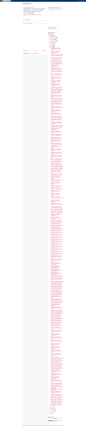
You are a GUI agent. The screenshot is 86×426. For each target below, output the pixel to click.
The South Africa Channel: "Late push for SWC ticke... (56, 99)
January (52, 411)
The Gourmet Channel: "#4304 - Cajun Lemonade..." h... (55, 65)
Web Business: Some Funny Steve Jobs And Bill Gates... (56, 212)
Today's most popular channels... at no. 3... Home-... (55, 183)
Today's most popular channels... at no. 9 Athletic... (55, 201)
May (52, 46)
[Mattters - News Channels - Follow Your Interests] (55, 25)
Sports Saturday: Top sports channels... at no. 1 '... (56, 254)
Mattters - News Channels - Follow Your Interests (56, 9)
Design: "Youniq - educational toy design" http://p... (56, 146)
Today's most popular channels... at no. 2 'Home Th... (56, 327)
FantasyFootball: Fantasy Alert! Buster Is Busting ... (56, 207)
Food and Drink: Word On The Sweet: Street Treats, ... (56, 221)
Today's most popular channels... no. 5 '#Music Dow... (56, 337)
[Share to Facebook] (32, 13)
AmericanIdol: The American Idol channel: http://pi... (56, 404)
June (52, 45)
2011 (50, 34)
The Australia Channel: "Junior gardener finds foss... (55, 114)
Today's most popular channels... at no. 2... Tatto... (56, 180)
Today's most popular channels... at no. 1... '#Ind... (56, 325)
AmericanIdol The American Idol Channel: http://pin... (56, 402)
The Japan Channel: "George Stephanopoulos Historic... (56, 126)
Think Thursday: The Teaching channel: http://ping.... (55, 377)
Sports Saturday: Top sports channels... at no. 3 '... (56, 249)
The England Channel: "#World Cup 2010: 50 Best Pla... (56, 107)
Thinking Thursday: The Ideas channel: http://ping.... (56, 386)
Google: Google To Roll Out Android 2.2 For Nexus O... (56, 210)
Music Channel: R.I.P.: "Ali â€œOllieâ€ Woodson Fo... (56, 138)
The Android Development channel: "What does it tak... (56, 135)
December (53, 36)
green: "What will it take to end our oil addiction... (56, 162)
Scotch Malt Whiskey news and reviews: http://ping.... (56, 284)
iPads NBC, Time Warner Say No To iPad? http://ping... (56, 313)
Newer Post (25, 50)
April (52, 406)
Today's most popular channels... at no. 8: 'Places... (55, 347)
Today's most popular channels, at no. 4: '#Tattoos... (55, 334)
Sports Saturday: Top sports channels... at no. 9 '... (56, 233)
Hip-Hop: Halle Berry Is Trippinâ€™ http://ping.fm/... (56, 228)
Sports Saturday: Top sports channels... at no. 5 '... (56, 245)
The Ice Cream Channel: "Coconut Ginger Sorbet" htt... (56, 74)
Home (35, 50)
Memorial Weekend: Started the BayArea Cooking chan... (56, 257)
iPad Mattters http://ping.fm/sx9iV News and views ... (56, 388)
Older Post (44, 50)
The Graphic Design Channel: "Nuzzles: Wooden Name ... (56, 63)
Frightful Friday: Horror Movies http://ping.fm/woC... (56, 320)
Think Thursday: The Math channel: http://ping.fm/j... (56, 384)
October (52, 39)
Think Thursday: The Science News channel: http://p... (56, 359)
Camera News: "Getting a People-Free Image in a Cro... (55, 171)
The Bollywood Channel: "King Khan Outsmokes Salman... (56, 123)
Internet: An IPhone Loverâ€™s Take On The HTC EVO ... (56, 218)
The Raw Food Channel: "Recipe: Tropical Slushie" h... (56, 71)
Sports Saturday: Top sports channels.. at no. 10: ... (56, 230)
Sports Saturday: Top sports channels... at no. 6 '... (56, 242)
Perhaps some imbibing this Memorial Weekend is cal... (56, 287)
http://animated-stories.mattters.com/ (31, 10)
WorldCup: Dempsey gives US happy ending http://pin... (56, 214)
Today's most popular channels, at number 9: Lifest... (55, 351)
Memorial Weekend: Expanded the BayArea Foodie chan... (55, 273)
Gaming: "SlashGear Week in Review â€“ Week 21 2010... (56, 169)
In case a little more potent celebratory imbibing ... (56, 289)
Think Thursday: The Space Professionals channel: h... (56, 368)
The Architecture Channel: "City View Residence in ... (56, 58)
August (52, 42)
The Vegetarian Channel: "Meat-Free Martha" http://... (56, 69)
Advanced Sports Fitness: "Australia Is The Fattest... (56, 144)
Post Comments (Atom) (34, 53)
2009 (50, 413)
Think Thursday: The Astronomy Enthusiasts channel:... (56, 371)
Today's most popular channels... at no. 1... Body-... (55, 177)
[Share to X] (31, 13)
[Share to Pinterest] (33, 13)
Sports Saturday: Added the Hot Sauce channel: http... (56, 276)
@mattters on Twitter (52, 27)
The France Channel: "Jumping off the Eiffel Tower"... (55, 110)
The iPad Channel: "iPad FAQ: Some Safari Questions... (55, 128)
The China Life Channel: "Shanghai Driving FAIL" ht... (56, 119)
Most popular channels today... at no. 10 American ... (56, 204)
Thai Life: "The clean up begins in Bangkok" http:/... (56, 164)
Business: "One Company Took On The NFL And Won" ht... (56, 153)
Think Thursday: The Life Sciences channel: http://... (56, 363)
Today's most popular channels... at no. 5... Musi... (56, 188)
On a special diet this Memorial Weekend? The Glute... (56, 296)
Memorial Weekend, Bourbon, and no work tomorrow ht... (56, 282)
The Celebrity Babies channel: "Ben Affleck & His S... (56, 132)
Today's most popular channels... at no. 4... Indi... (56, 186)
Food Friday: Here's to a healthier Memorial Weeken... (55, 304)
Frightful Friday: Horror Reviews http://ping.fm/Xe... (56, 318)
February (53, 409)
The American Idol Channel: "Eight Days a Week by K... (56, 90)
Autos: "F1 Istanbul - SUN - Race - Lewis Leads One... (56, 159)
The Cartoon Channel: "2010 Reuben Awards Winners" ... (56, 55)
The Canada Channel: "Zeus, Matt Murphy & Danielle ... (56, 101)
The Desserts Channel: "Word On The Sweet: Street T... (55, 78)
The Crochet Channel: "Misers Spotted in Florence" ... (55, 52)
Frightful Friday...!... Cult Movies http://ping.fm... (55, 323)
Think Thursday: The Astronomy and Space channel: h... (55, 374)
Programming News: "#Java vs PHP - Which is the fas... (56, 166)
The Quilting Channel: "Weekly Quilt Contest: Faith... (55, 48)
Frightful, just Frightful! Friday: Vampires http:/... (56, 316)
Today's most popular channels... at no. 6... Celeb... (55, 191)
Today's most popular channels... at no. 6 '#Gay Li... (56, 341)
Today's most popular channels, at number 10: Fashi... (56, 354)
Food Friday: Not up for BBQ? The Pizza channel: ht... (56, 308)
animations (33, 14)
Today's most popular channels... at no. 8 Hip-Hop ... (56, 197)
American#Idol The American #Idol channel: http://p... (56, 397)
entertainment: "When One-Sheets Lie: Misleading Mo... (56, 156)
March (52, 408)
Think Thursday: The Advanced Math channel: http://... (56, 380)
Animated (29, 14)
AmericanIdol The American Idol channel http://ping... (56, 395)
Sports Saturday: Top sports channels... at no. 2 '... (56, 252)
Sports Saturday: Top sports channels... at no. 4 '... (56, 247)
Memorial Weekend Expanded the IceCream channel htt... (56, 263)
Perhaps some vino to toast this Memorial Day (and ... (56, 291)
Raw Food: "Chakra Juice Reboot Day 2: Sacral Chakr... (56, 150)
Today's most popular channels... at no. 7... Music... (55, 194)
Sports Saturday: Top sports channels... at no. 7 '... (56, 240)
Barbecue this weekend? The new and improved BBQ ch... (56, 279)
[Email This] (29, 13)
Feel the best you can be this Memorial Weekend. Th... (56, 302)
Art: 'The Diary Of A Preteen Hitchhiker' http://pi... (56, 223)
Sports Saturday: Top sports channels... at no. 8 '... (56, 237)
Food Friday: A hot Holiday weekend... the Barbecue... (56, 311)
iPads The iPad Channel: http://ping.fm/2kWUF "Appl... (55, 392)
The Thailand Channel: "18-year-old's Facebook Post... (56, 117)
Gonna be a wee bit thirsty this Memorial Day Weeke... (56, 294)
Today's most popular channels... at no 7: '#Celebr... (55, 344)
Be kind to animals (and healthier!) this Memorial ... (56, 299)
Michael (56, 418)
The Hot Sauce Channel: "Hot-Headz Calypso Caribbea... (55, 81)
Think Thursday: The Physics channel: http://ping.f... (56, 361)
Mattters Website (51, 28)
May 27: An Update (54, 356)
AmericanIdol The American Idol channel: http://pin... (56, 400)
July (52, 43)
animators (39, 14)
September (53, 41)
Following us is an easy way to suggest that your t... (56, 226)
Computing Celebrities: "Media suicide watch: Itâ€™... (55, 141)
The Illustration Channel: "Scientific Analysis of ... (56, 61)
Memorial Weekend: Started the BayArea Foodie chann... (56, 260)
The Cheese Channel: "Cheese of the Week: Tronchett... (55, 84)
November (53, 38)
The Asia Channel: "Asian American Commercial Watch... (56, 96)
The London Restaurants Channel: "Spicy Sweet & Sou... (56, 104)
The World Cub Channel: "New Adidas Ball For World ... (55, 92)
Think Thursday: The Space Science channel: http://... (56, 366)
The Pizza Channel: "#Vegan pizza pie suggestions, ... (56, 88)
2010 (50, 35)
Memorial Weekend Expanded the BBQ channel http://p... (55, 266)
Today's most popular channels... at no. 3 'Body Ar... (56, 331)
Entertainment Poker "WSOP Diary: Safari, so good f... (56, 175)
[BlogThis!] (30, 13)
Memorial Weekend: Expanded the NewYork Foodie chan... (56, 270)
